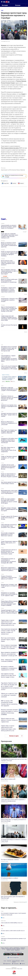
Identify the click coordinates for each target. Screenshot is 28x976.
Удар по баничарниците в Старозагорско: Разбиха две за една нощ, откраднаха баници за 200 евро (9, 309)
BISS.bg (3, 948)
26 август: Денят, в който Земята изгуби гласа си (12, 930)
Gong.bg (11, 947)
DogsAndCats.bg (16, 947)
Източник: (3, 168)
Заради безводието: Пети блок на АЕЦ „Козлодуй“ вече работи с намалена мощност (9, 611)
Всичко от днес (14, 736)
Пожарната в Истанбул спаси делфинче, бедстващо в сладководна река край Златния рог (9, 440)
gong (3, 943)
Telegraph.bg (17, 949)
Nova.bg (12, 949)
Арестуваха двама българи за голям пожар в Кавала (9, 482)
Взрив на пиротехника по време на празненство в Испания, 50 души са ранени (9, 475)
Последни (5, 5)
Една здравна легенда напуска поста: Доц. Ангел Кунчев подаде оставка (8, 675)
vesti (3, 933)
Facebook (14, 183)
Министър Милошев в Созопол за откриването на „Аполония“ (9, 423)
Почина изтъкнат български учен (9, 325)
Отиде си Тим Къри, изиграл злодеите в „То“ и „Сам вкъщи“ (9, 458)
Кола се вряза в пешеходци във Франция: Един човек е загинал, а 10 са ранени (9, 646)
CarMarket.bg (22, 947)
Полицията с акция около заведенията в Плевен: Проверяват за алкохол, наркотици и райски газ (8, 290)
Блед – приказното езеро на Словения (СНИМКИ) (9, 660)
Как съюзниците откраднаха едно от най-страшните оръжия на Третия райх (13, 914)
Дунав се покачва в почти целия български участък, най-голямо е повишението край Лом (9, 244)
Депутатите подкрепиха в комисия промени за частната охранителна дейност (9, 569)
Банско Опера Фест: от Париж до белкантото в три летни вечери (13, 820)
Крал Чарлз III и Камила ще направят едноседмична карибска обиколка (9, 431)
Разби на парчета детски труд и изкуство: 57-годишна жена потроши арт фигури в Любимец (9, 253)
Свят (3, 219)
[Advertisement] (14, 201)
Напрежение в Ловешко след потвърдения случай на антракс (9, 300)
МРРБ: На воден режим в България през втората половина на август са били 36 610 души (9, 501)
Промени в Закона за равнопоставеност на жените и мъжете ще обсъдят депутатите (9, 398)
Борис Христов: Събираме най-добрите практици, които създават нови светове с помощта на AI (9, 235)
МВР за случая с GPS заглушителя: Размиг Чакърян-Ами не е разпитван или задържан (9, 703)
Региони (17, 5)
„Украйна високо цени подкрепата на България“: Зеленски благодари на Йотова (8, 467)
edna (3, 925)
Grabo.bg (13, 948)
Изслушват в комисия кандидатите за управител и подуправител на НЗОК (9, 668)
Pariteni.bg (18, 948)
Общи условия (19, 968)
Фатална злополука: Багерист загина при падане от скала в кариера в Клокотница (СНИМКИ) (9, 712)
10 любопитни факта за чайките (9, 878)
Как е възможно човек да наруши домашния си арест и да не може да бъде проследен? (9, 271)
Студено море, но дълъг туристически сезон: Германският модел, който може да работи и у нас (8, 622)
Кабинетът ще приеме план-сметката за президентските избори (9, 406)
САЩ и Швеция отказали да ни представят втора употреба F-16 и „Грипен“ (9, 526)
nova (3, 917)
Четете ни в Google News (14, 957)
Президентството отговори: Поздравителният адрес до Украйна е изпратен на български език (9, 348)
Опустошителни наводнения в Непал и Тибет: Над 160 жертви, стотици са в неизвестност (9, 631)
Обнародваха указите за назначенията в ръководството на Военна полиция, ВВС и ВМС (8, 561)
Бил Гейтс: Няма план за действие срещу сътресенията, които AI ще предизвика (8, 449)
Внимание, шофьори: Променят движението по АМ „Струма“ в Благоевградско (9, 389)
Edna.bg (22, 948)
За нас (5, 960)
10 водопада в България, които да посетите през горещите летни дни (14, 759)
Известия (23, 963)
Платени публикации (16, 960)
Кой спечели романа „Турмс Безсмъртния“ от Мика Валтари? (13, 897)
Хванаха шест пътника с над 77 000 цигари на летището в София (9, 586)
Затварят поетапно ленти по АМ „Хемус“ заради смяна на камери (9, 415)
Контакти (22, 960)
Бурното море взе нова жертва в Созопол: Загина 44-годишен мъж (9, 720)
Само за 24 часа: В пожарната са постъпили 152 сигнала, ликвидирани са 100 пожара (9, 367)
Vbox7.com (7, 947)
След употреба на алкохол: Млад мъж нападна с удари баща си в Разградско (8, 227)
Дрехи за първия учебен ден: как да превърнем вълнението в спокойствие (9, 281)
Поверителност (8, 963)
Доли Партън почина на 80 (8, 779)
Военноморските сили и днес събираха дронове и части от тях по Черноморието (9, 492)
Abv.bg (2, 947)
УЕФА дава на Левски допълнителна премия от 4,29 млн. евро (13, 939)
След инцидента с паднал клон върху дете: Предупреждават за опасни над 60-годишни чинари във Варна (9, 358)
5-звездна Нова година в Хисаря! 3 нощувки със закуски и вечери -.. (9, 379)
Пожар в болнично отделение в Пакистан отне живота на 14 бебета (9, 577)
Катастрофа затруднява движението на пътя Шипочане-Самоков (7, 534)
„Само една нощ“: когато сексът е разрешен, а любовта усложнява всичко (13, 800)
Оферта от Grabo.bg (4, 374)
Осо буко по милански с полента (10, 859)
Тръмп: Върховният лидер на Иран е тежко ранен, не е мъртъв (9, 543)
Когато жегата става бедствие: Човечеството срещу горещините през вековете (8, 262)
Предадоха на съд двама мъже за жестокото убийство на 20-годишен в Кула (9, 594)
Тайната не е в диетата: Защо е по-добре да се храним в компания (9, 695)
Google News (6, 183)
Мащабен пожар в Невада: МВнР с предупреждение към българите (9, 509)
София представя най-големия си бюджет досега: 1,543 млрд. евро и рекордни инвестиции (9, 318)
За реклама (9, 960)
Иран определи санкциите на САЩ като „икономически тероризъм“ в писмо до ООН (9, 654)
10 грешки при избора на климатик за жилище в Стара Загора (14, 840)
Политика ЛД (16, 963)
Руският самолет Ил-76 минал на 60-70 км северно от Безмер (9, 518)
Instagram (22, 183)
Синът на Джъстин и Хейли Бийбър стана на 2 (11, 922)
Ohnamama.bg (8, 948)
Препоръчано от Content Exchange (20, 902)
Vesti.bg (8, 949)
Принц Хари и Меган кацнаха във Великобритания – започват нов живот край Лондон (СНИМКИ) (9, 603)
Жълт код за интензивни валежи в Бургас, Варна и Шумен (8, 639)
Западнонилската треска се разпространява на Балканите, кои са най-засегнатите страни (9, 552)
